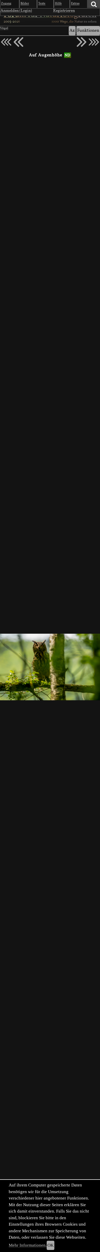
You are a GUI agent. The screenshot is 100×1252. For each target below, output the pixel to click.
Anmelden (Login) (16, 11)
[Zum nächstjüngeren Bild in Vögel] (18, 42)
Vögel (4, 28)
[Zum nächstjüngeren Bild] (6, 42)
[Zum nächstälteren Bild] (94, 42)
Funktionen (88, 31)
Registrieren (64, 11)
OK (50, 1245)
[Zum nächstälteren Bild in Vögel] (81, 42)
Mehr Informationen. (28, 1245)
